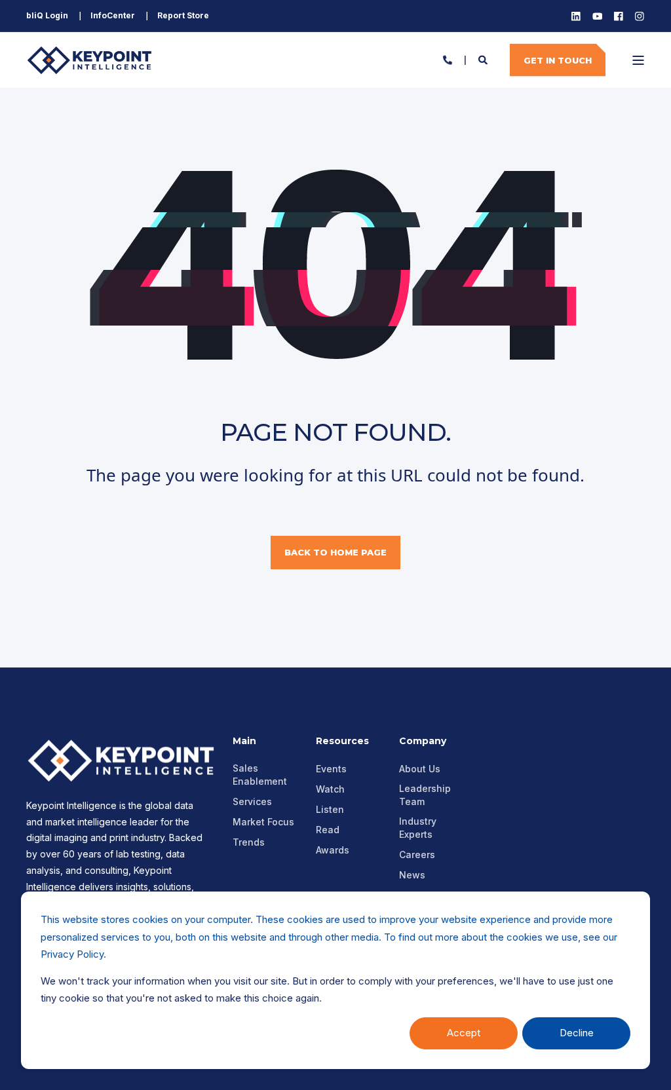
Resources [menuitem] (342, 741)
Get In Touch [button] (558, 59)
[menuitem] (47, 16)
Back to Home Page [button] (335, 552)
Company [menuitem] (422, 741)
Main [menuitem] (244, 741)
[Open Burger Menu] (638, 60)
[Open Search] (484, 58)
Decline (577, 1032)
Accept (463, 1032)
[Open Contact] (447, 58)
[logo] (124, 760)
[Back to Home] (91, 60)
